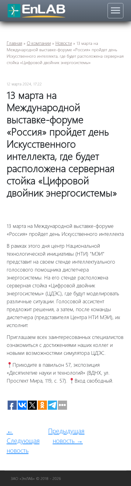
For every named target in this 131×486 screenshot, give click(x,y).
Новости (63, 43)
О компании (39, 43)
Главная (14, 43)
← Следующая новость (23, 440)
